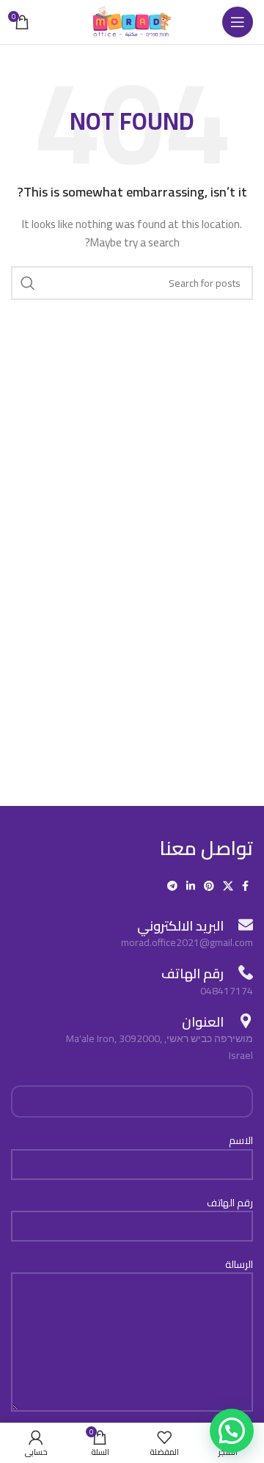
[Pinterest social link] (209, 885)
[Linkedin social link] (190, 885)
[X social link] (228, 885)
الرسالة (239, 1265)
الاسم (241, 1141)
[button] (232, 1431)
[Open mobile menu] (237, 22)
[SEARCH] (28, 283)
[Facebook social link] (245, 885)
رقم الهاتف (230, 1203)
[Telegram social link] (172, 885)
